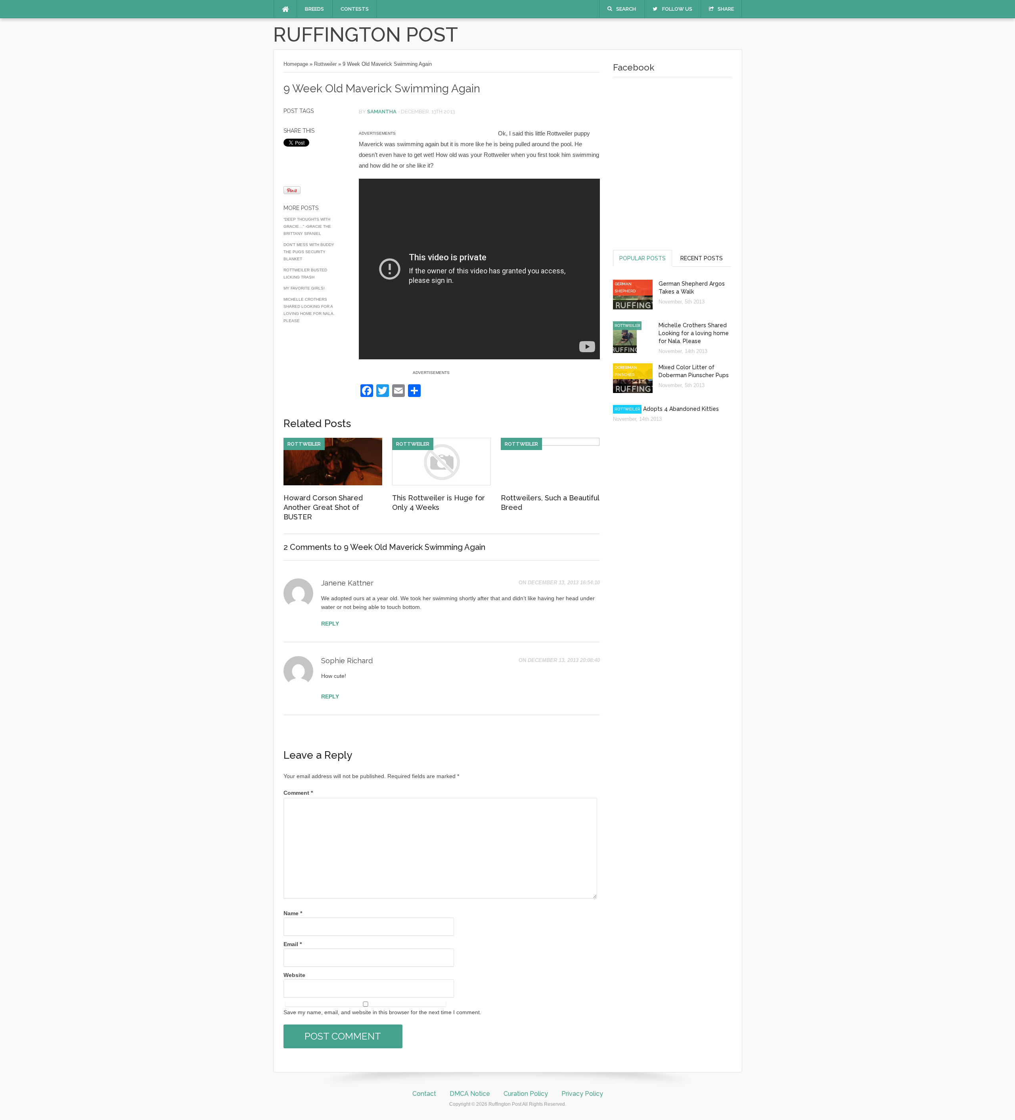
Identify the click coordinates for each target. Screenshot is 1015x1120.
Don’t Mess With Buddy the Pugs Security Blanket (308, 251)
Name (292, 913)
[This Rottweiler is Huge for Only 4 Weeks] (441, 483)
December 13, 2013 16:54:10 (564, 583)
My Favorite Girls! (304, 288)
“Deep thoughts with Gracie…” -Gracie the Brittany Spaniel (307, 226)
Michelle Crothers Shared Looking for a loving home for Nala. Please (309, 310)
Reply (330, 623)
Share (726, 9)
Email (292, 944)
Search (626, 9)
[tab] (642, 258)
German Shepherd (625, 287)
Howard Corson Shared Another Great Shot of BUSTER (323, 507)
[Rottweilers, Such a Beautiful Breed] (550, 444)
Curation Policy (526, 1093)
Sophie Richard (347, 660)
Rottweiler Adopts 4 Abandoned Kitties (666, 409)
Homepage (295, 64)
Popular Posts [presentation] (642, 258)
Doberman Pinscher (626, 371)
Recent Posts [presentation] (701, 258)
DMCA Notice (470, 1093)
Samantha (381, 111)
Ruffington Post (365, 34)
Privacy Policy (582, 1093)
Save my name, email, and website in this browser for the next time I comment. (382, 1012)
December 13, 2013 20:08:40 (564, 660)
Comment (298, 793)
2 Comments (307, 547)
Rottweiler (325, 64)
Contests (355, 9)
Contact (424, 1093)
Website (294, 975)
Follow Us (677, 9)
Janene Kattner (347, 583)
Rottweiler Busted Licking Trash (305, 273)
